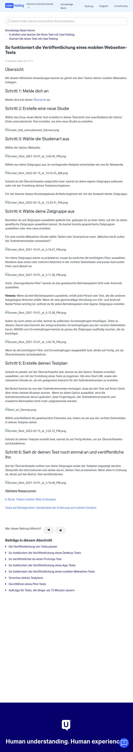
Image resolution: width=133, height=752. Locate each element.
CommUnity (121, 6)
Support (103, 6)
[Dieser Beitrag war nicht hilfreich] (48, 530)
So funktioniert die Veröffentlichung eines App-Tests (42, 565)
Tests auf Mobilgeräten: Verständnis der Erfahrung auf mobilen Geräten (50, 507)
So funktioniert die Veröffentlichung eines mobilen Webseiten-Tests (52, 571)
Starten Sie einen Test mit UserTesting (33, 38)
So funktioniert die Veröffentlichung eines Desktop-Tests (45, 553)
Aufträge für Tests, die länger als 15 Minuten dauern (42, 590)
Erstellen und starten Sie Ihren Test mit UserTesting (41, 34)
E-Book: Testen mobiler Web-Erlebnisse (30, 499)
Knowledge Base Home (20, 30)
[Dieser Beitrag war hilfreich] (60, 530)
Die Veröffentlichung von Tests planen (33, 546)
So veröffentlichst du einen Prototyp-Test (35, 559)
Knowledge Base (67, 6)
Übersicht (39, 99)
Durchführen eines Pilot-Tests (27, 584)
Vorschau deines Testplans (26, 577)
